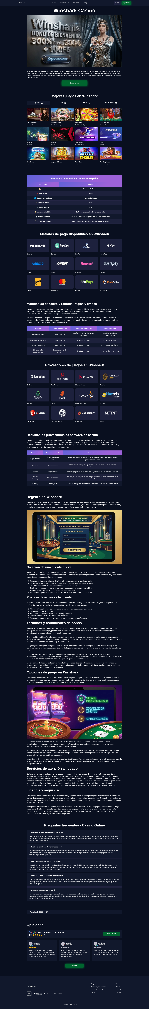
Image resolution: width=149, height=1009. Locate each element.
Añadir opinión (111, 933)
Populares (36, 102)
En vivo (61, 102)
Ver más (74, 965)
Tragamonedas (109, 102)
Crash (85, 102)
